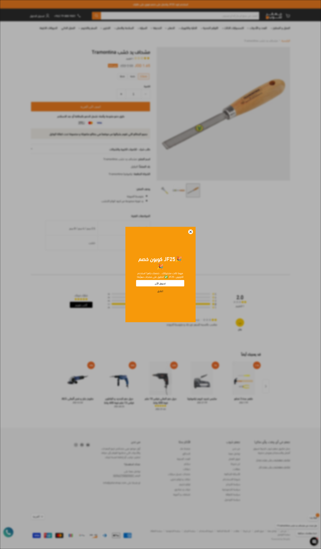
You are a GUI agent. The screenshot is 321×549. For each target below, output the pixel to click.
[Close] (190, 231)
